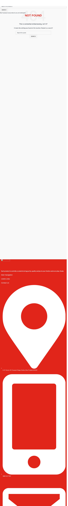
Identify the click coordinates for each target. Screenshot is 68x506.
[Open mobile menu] (2, 3)
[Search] (62, 3)
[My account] (64, 3)
